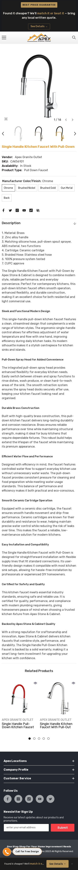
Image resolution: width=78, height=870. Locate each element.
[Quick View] (35, 683)
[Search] (74, 37)
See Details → (39, 26)
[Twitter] (10, 210)
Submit (63, 827)
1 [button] (29, 738)
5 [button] (48, 738)
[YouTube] (24, 210)
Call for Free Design (27, 851)
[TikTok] (31, 210)
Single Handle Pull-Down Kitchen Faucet (18, 725)
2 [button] (34, 738)
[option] (39, 86)
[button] (66, 120)
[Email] (38, 210)
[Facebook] (3, 210)
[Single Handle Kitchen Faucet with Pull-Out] (58, 698)
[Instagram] (17, 210)
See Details (56, 863)
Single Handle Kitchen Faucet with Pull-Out (56, 725)
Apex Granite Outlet (28, 157)
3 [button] (39, 738)
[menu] (4, 37)
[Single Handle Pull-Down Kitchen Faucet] (20, 698)
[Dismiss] (72, 863)
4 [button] (44, 738)
